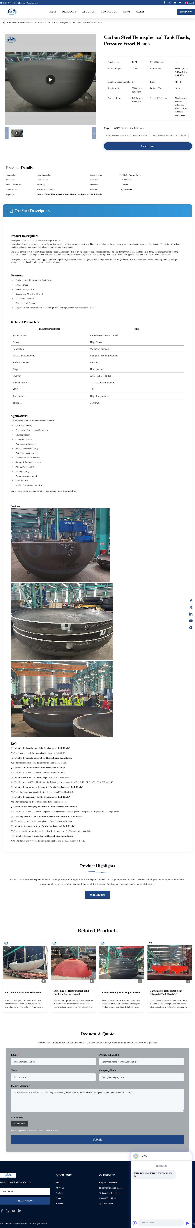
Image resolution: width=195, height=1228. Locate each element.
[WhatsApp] (191, 627)
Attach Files (17, 1117)
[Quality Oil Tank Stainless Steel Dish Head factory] (25, 962)
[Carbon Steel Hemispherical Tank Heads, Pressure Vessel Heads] (50, 79)
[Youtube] (180, 2)
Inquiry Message (20, 1085)
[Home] (4, 22)
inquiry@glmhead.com (29, 3)
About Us (88, 11)
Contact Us (109, 11)
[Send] (187, 1223)
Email (15, 1054)
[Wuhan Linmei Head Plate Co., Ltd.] (11, 11)
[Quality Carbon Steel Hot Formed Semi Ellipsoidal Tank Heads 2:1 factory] (169, 962)
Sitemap (59, 1203)
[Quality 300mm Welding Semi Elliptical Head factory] (121, 962)
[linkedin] (19, 1211)
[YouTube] (191, 620)
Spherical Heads (106, 1203)
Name (14, 1070)
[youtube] (14, 1211)
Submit (97, 1139)
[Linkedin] (175, 2)
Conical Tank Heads (107, 1198)
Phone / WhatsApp (109, 1054)
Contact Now (25, 1006)
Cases (140, 11)
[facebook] (2, 1211)
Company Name (107, 1070)
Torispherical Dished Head (110, 1193)
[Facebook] (164, 2)
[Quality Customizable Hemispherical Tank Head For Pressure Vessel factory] (73, 962)
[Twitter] (169, 2)
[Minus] (187, 1156)
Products (69, 11)
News (126, 11)
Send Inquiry (97, 895)
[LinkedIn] (191, 614)
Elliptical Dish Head (108, 1182)
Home (52, 11)
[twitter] (8, 1211)
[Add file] (135, 1223)
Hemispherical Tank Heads (31, 22)
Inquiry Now (186, 11)
